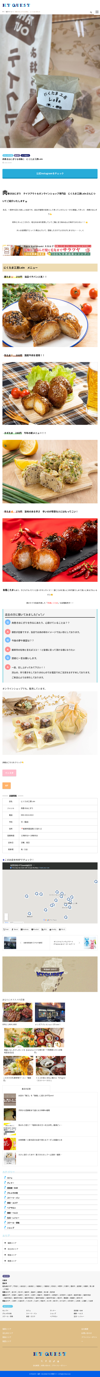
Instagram (50, 1361)
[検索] (91, 12)
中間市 (60, 1286)
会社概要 (84, 1329)
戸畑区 (6, 1289)
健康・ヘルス (12, 1212)
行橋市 (4, 1280)
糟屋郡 (66, 1298)
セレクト (5, 1310)
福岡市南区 (8, 1298)
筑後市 (42, 1301)
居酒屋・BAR (12, 1188)
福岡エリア (12, 1243)
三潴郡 (84, 1301)
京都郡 (85, 1286)
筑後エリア (12, 1255)
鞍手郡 (52, 1292)
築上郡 (92, 1286)
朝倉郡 (72, 1298)
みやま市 (63, 1301)
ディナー (10, 1183)
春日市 (59, 1298)
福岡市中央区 (18, 1298)
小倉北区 (23, 1286)
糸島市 (70, 1295)
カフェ (9, 1178)
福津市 (20, 1295)
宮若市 (27, 1295)
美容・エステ (12, 1202)
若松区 (53, 1286)
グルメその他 (7, 155)
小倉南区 (31, 1286)
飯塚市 (17, 155)
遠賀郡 (79, 1286)
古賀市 (33, 1295)
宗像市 (14, 1295)
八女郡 (90, 1301)
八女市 (36, 1301)
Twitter (42, 1361)
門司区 (15, 1286)
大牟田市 (71, 1301)
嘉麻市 (33, 1292)
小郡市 (14, 1301)
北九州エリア (13, 1249)
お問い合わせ (86, 1333)
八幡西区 (47, 1286)
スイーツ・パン (13, 1197)
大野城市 (55, 1295)
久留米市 (21, 1301)
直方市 (14, 1292)
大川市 (49, 1301)
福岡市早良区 (50, 1298)
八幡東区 (39, 1286)
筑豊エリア (12, 1261)
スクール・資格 (13, 1222)
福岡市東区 (77, 1295)
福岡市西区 (87, 1295)
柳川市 (55, 1301)
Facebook (46, 1361)
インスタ (9, 772)
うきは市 (29, 1301)
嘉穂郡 (39, 1292)
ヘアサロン (11, 1207)
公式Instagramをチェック (50, 173)
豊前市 (4, 1283)
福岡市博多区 (29, 1298)
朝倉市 (39, 1295)
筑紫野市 (47, 1295)
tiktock (54, 1361)
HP (6, 785)
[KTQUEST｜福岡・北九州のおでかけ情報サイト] (16, 5)
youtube (58, 1361)
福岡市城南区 (40, 1298)
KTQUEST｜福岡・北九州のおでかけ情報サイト (44, 1374)
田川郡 (46, 1292)
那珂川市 (80, 1298)
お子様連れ (25, 155)
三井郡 (77, 1301)
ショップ (10, 1227)
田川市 (20, 1292)
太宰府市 (63, 1295)
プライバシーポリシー (59, 1365)
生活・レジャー (13, 1217)
